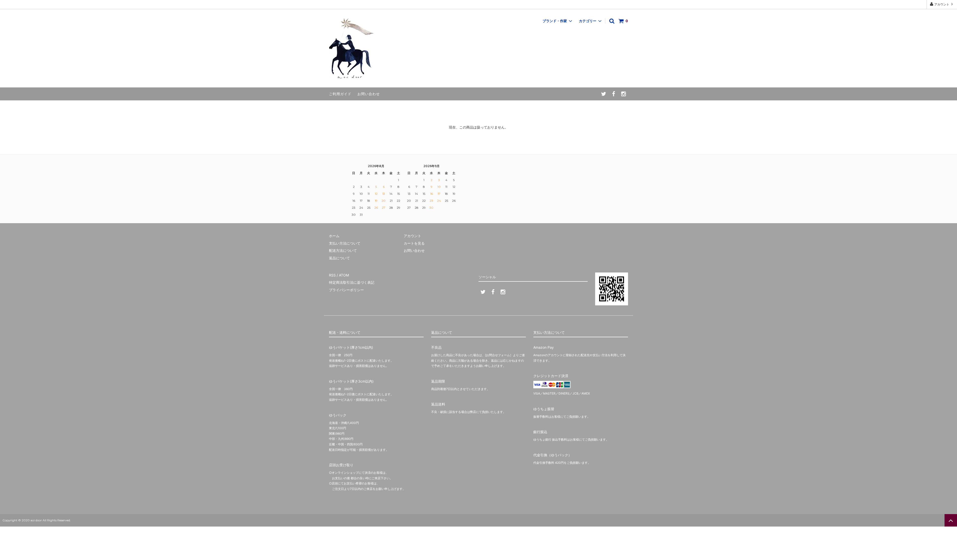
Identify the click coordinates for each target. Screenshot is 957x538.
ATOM (344, 275)
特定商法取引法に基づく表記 (351, 282)
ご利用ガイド (340, 94)
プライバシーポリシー (346, 290)
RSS (332, 275)
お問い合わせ (368, 94)
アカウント (942, 4)
